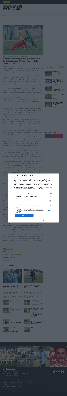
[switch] (49, 196)
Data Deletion (26, 220)
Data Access (33, 220)
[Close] (56, 176)
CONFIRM (24, 215)
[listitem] (33, 193)
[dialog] (33, 198)
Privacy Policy (41, 220)
